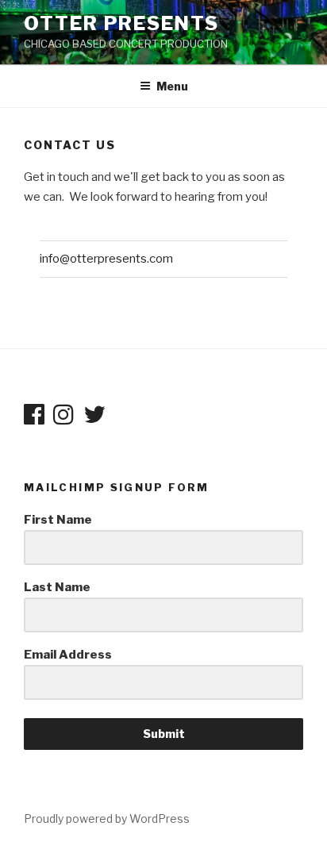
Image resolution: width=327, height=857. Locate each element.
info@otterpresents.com (106, 259)
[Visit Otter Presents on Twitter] (94, 419)
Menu (172, 86)
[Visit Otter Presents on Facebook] (34, 419)
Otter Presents (121, 23)
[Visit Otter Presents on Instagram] (63, 419)
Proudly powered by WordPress (107, 818)
